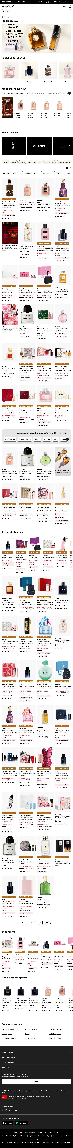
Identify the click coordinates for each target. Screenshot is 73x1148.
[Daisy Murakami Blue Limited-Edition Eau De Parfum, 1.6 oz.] (45, 626)
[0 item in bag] (70, 6)
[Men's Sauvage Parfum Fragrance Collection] (63, 757)
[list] (36, 38)
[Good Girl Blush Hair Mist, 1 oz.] (62, 544)
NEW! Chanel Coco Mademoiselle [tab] (13, 93)
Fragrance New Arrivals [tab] (56, 93)
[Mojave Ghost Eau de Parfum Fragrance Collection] (27, 314)
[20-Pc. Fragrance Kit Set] (33, 943)
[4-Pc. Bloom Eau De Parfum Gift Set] (27, 395)
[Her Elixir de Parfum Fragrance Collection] (27, 886)
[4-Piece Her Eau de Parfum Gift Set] (10, 275)
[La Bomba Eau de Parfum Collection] (45, 757)
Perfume (5, 162)
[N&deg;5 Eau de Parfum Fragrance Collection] (63, 275)
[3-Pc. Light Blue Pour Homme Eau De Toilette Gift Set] (27, 802)
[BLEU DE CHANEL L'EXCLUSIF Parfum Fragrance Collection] (8, 989)
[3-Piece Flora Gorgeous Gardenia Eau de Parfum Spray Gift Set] (45, 314)
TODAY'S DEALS (7, 2)
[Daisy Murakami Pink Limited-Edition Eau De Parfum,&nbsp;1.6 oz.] (27, 715)
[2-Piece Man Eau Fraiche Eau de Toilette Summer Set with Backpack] (63, 670)
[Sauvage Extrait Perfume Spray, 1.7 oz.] (63, 232)
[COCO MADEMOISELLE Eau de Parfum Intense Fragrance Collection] (47, 104)
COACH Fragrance (31, 1029)
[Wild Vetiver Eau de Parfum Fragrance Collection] (45, 886)
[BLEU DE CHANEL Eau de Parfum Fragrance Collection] (63, 586)
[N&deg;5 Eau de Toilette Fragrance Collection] (45, 715)
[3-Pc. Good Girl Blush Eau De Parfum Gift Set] (45, 493)
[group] (36, 38)
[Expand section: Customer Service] (36, 1052)
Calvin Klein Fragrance (8, 1029)
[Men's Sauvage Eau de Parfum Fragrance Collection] (27, 670)
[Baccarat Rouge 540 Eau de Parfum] (10, 353)
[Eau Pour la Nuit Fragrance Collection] (60, 104)
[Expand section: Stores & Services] (36, 1062)
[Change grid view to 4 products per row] (67, 168)
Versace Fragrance (55, 1038)
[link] (20, 115)
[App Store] (7, 1123)
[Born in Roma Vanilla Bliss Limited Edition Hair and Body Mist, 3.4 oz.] (45, 232)
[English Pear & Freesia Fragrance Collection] (45, 846)
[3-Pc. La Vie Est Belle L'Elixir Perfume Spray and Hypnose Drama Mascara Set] (45, 353)
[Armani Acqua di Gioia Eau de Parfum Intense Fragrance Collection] (45, 670)
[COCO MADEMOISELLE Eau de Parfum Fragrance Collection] (33, 104)
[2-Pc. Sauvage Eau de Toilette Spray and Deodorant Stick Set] (63, 715)
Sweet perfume (30, 1038)
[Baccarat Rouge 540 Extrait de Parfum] (10, 586)
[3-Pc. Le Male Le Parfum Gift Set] (27, 846)
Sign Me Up (36, 1081)
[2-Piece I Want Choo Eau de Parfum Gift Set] (10, 395)
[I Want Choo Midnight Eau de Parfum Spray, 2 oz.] (10, 715)
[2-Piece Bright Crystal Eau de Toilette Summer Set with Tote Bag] (45, 275)
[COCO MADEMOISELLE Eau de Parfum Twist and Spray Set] (63, 802)
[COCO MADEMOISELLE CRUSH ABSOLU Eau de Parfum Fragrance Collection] (20, 104)
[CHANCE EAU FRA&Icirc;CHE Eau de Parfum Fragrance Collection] (45, 457)
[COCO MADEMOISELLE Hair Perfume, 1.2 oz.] (63, 626)
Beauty (7, 17)
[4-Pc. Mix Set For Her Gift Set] (27, 493)
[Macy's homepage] (3, 17)
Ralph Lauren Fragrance (9, 1038)
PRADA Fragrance (55, 1034)
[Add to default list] (13, 538)
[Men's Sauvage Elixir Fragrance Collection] (10, 886)
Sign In (65, 6)
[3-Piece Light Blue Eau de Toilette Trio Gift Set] (45, 586)
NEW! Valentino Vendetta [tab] (36, 93)
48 (47, 923)
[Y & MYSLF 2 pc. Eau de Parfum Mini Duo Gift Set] (10, 757)
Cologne (13, 162)
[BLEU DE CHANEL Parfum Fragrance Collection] (35, 989)
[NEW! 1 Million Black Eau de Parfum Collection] (27, 626)
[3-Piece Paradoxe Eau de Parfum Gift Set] (10, 626)
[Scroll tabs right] (69, 93)
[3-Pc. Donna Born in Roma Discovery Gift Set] (60, 943)
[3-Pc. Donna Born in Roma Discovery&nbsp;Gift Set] (27, 275)
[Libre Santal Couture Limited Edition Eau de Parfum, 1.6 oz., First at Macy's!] (10, 188)
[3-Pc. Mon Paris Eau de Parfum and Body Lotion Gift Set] (10, 493)
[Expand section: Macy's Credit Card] (36, 1057)
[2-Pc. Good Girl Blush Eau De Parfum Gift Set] (10, 670)
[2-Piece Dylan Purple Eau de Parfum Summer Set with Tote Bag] (35, 544)
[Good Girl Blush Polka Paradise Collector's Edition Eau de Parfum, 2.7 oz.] (10, 802)
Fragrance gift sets (55, 1029)
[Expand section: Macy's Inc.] (36, 1067)
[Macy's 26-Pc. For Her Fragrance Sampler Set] (27, 353)
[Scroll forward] (67, 439)
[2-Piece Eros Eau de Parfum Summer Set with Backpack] (27, 586)
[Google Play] (21, 1123)
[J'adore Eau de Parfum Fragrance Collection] (63, 493)
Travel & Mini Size (48, 162)
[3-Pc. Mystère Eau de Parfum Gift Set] (22, 544)
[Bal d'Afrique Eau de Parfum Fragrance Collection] (27, 457)
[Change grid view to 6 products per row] (70, 168)
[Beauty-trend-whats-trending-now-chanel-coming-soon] (7, 107)
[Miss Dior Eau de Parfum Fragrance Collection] (45, 395)
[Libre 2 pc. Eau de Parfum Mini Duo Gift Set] (63, 353)
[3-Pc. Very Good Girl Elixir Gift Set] (27, 757)
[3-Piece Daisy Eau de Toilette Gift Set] (63, 395)
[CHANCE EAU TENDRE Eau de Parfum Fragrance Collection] (63, 314)
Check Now (23, 1098)
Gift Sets (22, 162)
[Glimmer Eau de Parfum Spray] (27, 232)
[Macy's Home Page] (9, 6)
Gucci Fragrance (7, 1034)
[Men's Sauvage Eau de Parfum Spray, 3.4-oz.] (8, 544)
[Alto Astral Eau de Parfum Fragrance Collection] (10, 846)
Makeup (27, 1034)
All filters (65, 433)
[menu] (3, 6)
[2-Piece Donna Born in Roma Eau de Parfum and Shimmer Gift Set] (45, 802)
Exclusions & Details (13, 1098)
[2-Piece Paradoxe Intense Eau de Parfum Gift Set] (49, 544)
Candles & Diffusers (63, 162)
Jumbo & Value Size (34, 162)
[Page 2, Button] (51, 923)
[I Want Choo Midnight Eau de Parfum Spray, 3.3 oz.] (63, 188)
